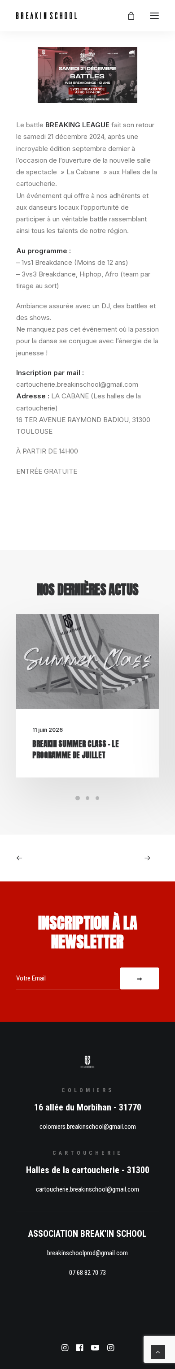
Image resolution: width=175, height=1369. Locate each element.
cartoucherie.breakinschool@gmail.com (87, 1189)
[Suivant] (130, 858)
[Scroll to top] (158, 1351)
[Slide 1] (78, 798)
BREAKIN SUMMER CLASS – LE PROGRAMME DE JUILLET (75, 749)
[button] (154, 15)
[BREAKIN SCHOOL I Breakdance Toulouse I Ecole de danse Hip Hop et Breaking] (46, 15)
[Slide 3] (97, 798)
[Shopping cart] (127, 16)
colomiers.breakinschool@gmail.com (87, 1127)
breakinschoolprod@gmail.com (87, 1253)
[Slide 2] (87, 798)
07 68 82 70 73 (87, 1273)
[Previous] (44, 858)
